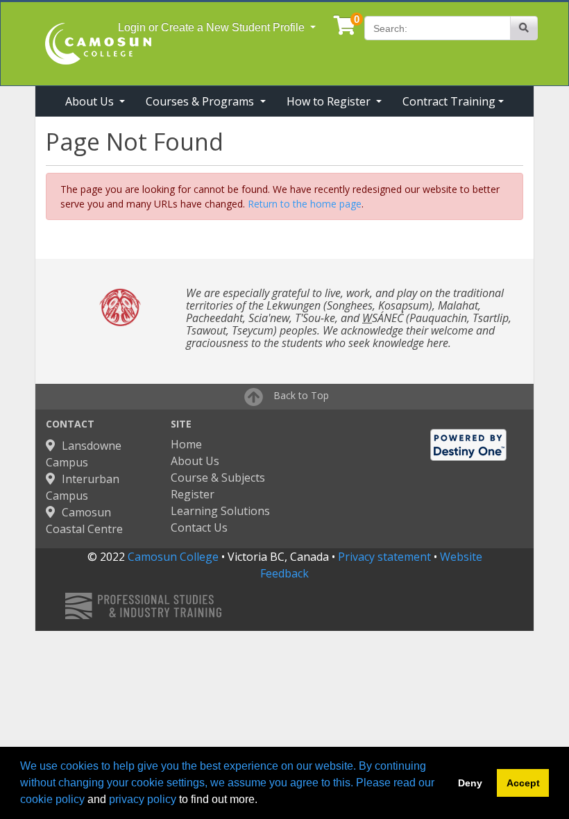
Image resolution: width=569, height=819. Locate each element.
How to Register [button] (330, 101)
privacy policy (142, 799)
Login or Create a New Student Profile (212, 27)
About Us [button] (91, 101)
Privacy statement (384, 556)
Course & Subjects (218, 477)
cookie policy (52, 799)
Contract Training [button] (448, 101)
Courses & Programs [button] (201, 101)
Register (192, 494)
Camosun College (173, 556)
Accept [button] (523, 782)
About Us (195, 460)
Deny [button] (470, 782)
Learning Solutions (220, 510)
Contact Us (199, 527)
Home (186, 444)
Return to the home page (305, 203)
